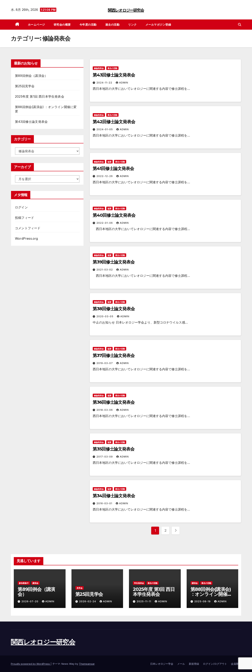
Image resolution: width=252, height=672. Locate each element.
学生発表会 (139, 583)
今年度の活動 (88, 24)
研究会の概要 (62, 24)
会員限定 (236, 663)
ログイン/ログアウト (215, 663)
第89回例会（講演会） (31, 76)
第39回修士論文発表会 (114, 262)
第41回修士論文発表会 (113, 168)
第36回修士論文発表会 (114, 402)
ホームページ (36, 24)
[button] (239, 25)
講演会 (35, 583)
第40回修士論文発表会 (114, 215)
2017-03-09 (105, 456)
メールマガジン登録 (158, 24)
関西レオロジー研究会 (126, 10)
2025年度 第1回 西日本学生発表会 (39, 96)
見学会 (79, 588)
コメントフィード (28, 228)
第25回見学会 (24, 86)
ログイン (21, 207)
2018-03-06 (105, 409)
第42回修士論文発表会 (114, 121)
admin (123, 82)
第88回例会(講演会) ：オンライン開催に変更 (211, 594)
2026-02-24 (88, 601)
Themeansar (86, 663)
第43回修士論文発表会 (31, 122)
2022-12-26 (105, 176)
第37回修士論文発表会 (114, 355)
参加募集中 (24, 583)
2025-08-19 (202, 601)
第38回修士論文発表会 (114, 308)
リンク (132, 24)
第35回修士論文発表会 (113, 449)
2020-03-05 (105, 316)
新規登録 (194, 663)
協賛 (109, 161)
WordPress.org (26, 238)
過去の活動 (112, 24)
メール (181, 663)
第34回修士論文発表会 (114, 495)
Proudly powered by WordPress (31, 663)
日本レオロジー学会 (161, 663)
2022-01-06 (105, 222)
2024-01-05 (105, 129)
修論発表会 (99, 68)
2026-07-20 (30, 601)
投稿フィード (24, 218)
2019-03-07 (105, 363)
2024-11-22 (104, 82)
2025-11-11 (144, 601)
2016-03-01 (104, 503)
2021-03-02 (105, 269)
